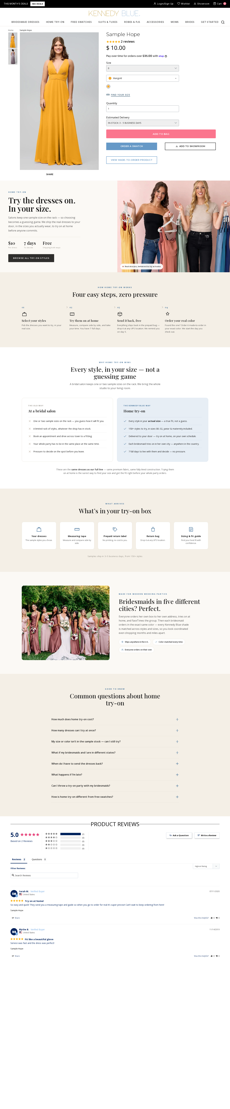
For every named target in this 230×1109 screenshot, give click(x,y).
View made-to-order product (132, 160)
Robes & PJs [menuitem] (132, 21)
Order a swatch (131, 146)
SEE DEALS (37, 4)
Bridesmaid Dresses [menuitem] (25, 21)
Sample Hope (16, 910)
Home (10, 30)
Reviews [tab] (16, 859)
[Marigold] (108, 86)
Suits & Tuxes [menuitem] (108, 21)
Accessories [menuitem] (155, 21)
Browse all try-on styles (31, 258)
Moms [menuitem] (175, 21)
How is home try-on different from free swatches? (82, 796)
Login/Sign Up (165, 3)
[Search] (222, 22)
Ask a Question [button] (181, 835)
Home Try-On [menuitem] (55, 21)
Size (108, 63)
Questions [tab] (37, 859)
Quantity (111, 103)
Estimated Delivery (118, 117)
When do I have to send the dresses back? (77, 763)
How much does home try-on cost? (72, 719)
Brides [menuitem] (189, 21)
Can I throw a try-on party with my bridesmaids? (80, 785)
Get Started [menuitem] (210, 21)
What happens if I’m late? (66, 774)
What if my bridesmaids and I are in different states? (83, 752)
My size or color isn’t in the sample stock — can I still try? (86, 741)
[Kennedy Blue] (115, 14)
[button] (212, 918)
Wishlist (185, 3)
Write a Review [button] (208, 835)
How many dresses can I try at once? (73, 730)
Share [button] (17, 918)
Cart (221, 3)
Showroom (203, 3)
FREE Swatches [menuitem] (81, 21)
